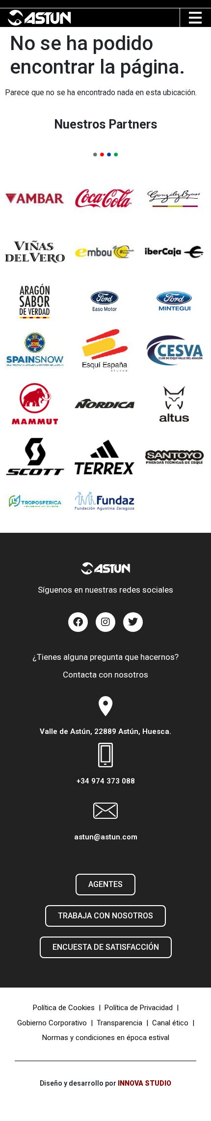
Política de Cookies (64, 1007)
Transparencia (119, 1022)
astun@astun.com (105, 837)
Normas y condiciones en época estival (105, 1037)
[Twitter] (133, 622)
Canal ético (170, 1022)
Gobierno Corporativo (52, 1022)
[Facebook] (78, 622)
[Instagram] (105, 622)
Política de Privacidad (139, 1007)
